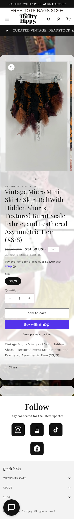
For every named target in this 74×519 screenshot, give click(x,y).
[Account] (58, 19)
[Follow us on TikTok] (55, 429)
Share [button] (13, 367)
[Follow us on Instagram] (18, 429)
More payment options (37, 334)
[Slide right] (46, 178)
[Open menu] (7, 19)
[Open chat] (11, 507)
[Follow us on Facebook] (37, 448)
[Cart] (68, 19)
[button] (37, 478)
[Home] (28, 19)
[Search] (48, 19)
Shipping (10, 254)
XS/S (13, 281)
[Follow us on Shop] (37, 429)
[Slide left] (27, 178)
